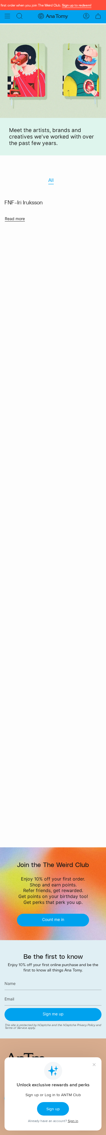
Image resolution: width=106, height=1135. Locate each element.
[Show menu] (7, 16)
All (51, 180)
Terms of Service (16, 1028)
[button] (19, 16)
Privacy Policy (86, 1025)
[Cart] (98, 16)
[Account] (86, 16)
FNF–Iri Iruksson (24, 202)
